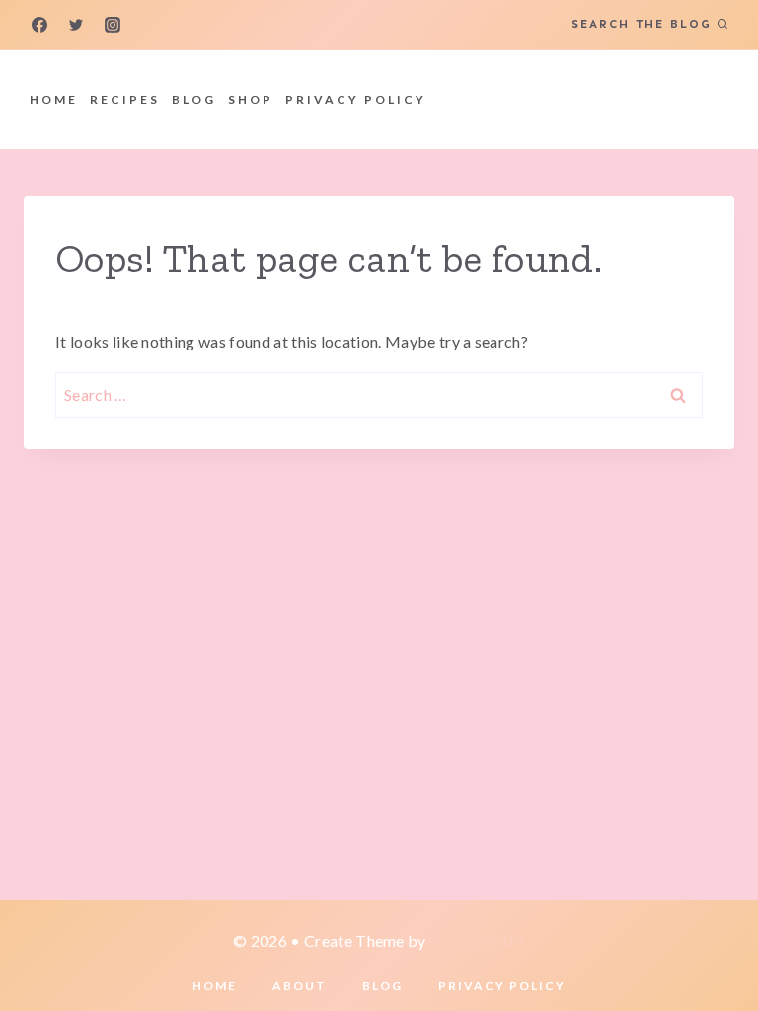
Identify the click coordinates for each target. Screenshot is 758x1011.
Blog (194, 99)
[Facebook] (39, 24)
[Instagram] (112, 24)
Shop (250, 99)
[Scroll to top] (712, 935)
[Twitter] (76, 24)
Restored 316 (477, 940)
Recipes (125, 99)
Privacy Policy (355, 99)
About (299, 985)
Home (54, 99)
